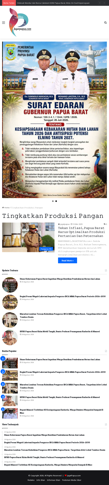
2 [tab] (56, 201)
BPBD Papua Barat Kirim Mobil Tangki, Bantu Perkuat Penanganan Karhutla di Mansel (60, 331)
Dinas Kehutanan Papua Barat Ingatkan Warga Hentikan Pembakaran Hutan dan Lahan (60, 279)
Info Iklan (40, 480)
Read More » (68, 260)
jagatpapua (65, 224)
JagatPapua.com (74, 475)
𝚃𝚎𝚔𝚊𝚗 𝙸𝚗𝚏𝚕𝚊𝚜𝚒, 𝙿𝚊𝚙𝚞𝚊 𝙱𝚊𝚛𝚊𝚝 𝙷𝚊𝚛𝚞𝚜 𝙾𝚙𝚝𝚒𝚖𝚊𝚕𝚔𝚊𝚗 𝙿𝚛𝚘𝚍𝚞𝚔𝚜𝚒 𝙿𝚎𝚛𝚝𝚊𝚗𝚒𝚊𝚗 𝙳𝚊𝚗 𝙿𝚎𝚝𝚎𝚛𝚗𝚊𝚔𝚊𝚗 (81, 232)
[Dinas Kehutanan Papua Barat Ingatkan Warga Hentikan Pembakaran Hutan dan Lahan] (10, 285)
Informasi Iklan (53, 480)
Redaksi (31, 480)
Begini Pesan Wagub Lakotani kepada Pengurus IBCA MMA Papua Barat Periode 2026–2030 (63, 296)
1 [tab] (53, 201)
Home (7, 207)
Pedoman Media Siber (71, 480)
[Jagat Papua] (20, 22)
